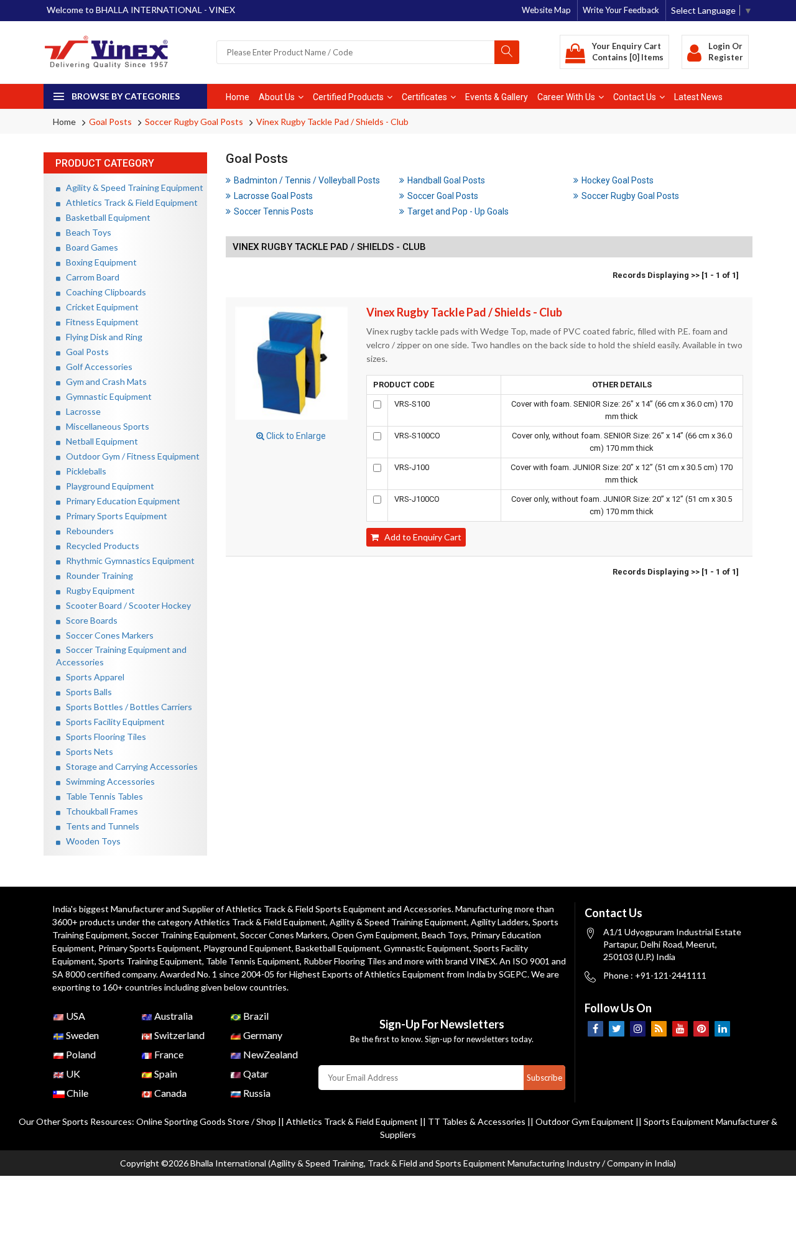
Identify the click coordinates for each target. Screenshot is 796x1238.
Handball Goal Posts (446, 180)
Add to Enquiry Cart (420, 537)
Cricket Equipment (99, 307)
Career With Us (566, 97)
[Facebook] (595, 1029)
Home (237, 97)
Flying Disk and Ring (101, 336)
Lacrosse (80, 411)
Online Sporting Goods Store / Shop (207, 1121)
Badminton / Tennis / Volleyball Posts (307, 180)
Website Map (546, 10)
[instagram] (638, 1029)
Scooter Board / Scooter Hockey (125, 605)
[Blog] (659, 1029)
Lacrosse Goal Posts (273, 196)
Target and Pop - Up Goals (458, 211)
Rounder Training (96, 575)
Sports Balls (86, 691)
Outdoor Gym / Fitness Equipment (130, 456)
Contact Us (634, 97)
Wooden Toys (90, 841)
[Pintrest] (701, 1029)
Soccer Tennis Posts (273, 211)
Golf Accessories (96, 366)
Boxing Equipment (98, 262)
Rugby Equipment (97, 590)
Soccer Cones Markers (107, 635)
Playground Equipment (107, 486)
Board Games (89, 247)
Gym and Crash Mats (103, 381)
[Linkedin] (722, 1029)
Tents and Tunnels (99, 826)
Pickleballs (83, 471)
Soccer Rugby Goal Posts (194, 121)
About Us (277, 97)
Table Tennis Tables (101, 796)
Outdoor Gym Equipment (584, 1121)
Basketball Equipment (105, 217)
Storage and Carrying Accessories (129, 766)
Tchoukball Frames (99, 811)
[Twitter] (616, 1029)
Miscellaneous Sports (104, 426)
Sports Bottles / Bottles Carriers (126, 706)
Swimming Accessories (107, 781)
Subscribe (544, 1078)
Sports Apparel (92, 677)
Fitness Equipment (99, 321)
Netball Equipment (99, 441)
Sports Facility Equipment (112, 721)
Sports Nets (86, 751)
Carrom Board (89, 277)
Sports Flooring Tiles (103, 736)
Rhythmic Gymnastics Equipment (127, 560)
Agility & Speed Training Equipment (131, 187)
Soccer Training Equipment (184, 935)
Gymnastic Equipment (106, 396)
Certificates (424, 97)
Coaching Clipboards (103, 292)
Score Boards (89, 620)
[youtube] (680, 1029)
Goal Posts (110, 121)
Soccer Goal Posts (442, 196)
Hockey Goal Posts (617, 180)
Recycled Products (99, 545)
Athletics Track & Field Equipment (129, 202)
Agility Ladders (500, 922)
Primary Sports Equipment (113, 515)
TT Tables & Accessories (476, 1121)
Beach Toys (85, 232)
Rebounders (87, 530)
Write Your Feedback (621, 10)
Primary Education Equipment (120, 501)
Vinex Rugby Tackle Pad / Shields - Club (332, 121)
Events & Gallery (496, 97)
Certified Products (348, 97)
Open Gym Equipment (374, 935)
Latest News (698, 97)
